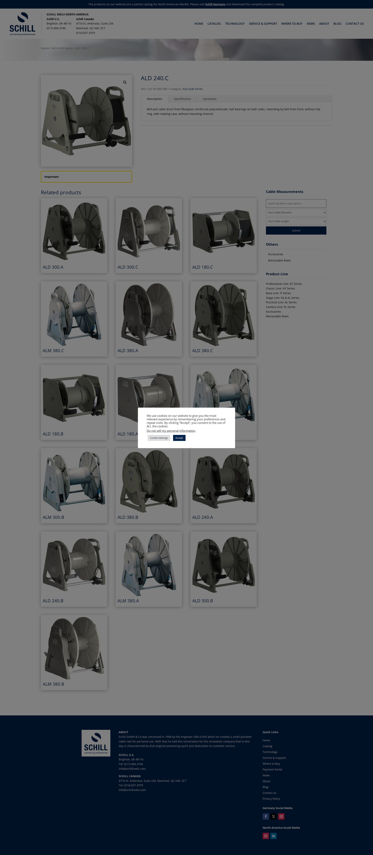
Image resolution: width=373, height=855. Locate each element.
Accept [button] (179, 438)
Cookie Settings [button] (159, 438)
